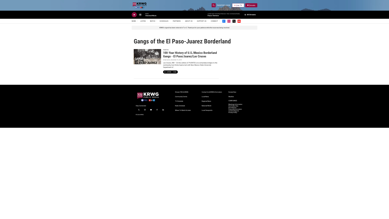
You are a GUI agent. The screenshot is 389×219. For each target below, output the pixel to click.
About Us (189, 21)
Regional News (206, 101)
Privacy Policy (232, 112)
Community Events (181, 96)
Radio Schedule (180, 106)
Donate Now (232, 92)
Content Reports (233, 111)
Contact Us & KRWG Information (212, 92)
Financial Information (235, 109)
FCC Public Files (233, 106)
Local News (205, 96)
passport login (223, 5)
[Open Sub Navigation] (137, 21)
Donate (252, 5)
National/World (206, 106)
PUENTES (166, 50)
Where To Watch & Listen (183, 110)
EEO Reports (232, 107)
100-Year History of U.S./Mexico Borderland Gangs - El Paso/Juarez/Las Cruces (190, 54)
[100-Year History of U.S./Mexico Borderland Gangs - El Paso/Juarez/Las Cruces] (147, 56)
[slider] (143, 15)
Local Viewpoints (207, 110)
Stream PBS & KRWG (181, 92)
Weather (231, 96)
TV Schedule (179, 101)
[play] (134, 15)
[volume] (140, 14)
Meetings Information (235, 104)
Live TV (239, 5)
